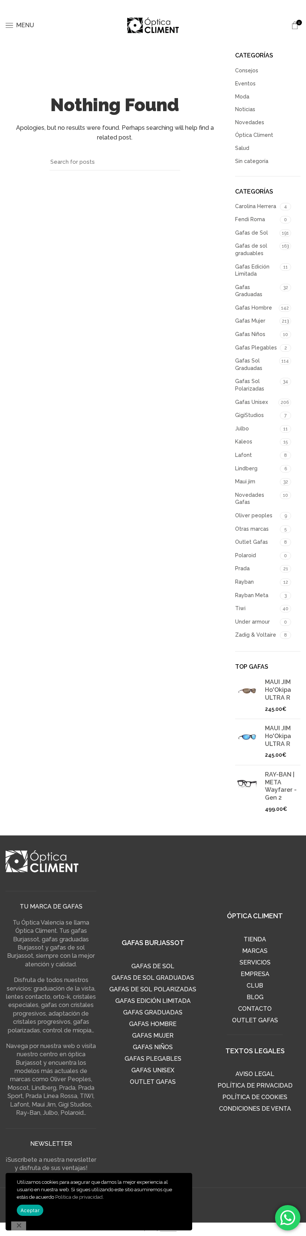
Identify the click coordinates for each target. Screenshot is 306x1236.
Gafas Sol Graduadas (248, 364)
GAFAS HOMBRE (153, 1024)
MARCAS (255, 950)
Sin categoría (251, 161)
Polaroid (245, 555)
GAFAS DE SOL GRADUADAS (153, 977)
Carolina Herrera (255, 206)
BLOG (255, 997)
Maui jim (245, 481)
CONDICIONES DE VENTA (255, 1108)
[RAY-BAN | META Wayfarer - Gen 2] (247, 792)
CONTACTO (255, 1008)
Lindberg (246, 468)
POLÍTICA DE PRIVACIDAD (255, 1085)
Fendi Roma (250, 219)
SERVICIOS (255, 962)
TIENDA (255, 939)
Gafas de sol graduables (251, 249)
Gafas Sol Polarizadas (249, 385)
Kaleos (243, 442)
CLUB (255, 985)
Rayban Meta (251, 595)
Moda (242, 97)
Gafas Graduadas (248, 291)
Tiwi (240, 608)
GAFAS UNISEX (152, 1070)
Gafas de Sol (251, 233)
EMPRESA (255, 974)
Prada (242, 568)
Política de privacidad (79, 1197)
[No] (18, 1225)
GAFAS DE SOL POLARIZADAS (152, 989)
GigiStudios (249, 415)
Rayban (244, 582)
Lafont (243, 455)
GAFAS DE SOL (152, 966)
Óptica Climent (254, 135)
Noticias (245, 109)
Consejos (246, 70)
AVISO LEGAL (254, 1073)
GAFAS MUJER (153, 1035)
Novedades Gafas (249, 498)
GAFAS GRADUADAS (152, 1012)
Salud (242, 148)
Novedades (249, 122)
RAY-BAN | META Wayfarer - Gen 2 (281, 786)
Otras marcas (252, 529)
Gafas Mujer (250, 321)
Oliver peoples (253, 515)
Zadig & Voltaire (255, 635)
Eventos (245, 84)
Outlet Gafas (251, 542)
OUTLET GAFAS (153, 1081)
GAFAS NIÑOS (153, 1047)
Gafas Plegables (256, 348)
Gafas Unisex (251, 402)
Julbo (242, 429)
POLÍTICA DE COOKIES (254, 1097)
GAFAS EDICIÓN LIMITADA (153, 1000)
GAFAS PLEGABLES (153, 1058)
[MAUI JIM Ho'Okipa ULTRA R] (247, 695)
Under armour (252, 622)
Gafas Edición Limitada (252, 270)
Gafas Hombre (253, 308)
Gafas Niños (250, 334)
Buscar (171, 161)
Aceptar (30, 1210)
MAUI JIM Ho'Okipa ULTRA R (278, 689)
